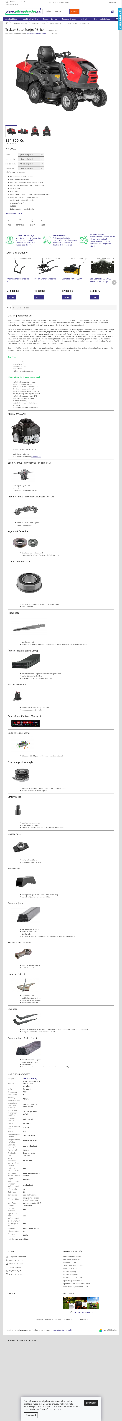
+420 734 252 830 (16, 1260)
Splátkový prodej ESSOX (72, 1280)
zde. (60, 1409)
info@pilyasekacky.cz (17, 1257)
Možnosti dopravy (70, 1274)
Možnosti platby (69, 1271)
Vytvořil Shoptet (110, 1330)
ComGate (84, 1319)
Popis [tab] (9, 308)
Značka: (53, 33)
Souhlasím (91, 1402)
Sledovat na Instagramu (83, 1312)
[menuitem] (11, 19)
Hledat (74, 11)
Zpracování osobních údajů (74, 1265)
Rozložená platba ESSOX (73, 1277)
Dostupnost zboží (70, 1268)
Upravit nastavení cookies (63, 1330)
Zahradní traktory (30, 1078)
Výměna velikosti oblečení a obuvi (76, 1283)
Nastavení (31, 1415)
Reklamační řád (69, 1262)
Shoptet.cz (39, 1319)
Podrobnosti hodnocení (36, 33)
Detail (11, 297)
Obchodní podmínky (71, 1259)
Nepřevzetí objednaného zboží (75, 1287)
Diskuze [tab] (27, 308)
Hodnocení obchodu (71, 1319)
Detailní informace (12, 213)
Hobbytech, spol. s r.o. (53, 1319)
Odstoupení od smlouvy (59, 3)
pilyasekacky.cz (15, 1267)
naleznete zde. (36, 456)
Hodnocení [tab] (17, 308)
